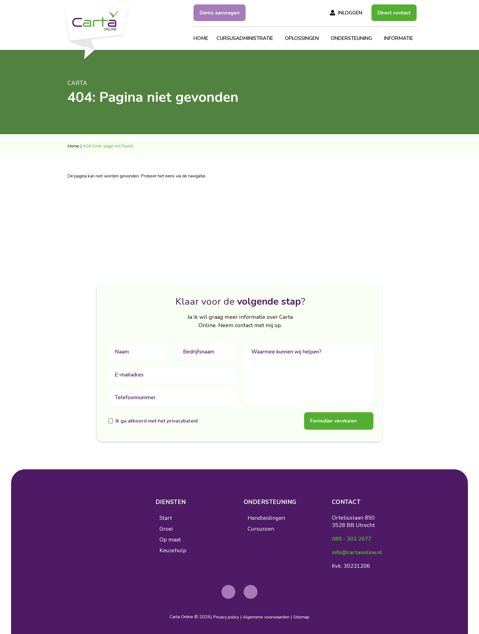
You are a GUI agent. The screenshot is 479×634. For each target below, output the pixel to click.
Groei (166, 529)
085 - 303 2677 (351, 539)
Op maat (170, 539)
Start (165, 518)
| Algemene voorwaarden (264, 617)
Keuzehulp (172, 550)
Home (73, 146)
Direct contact (394, 12)
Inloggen (350, 12)
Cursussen (261, 529)
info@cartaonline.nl (357, 552)
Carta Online (181, 617)
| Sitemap (300, 617)
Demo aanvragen (220, 12)
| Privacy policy (224, 617)
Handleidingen (266, 518)
